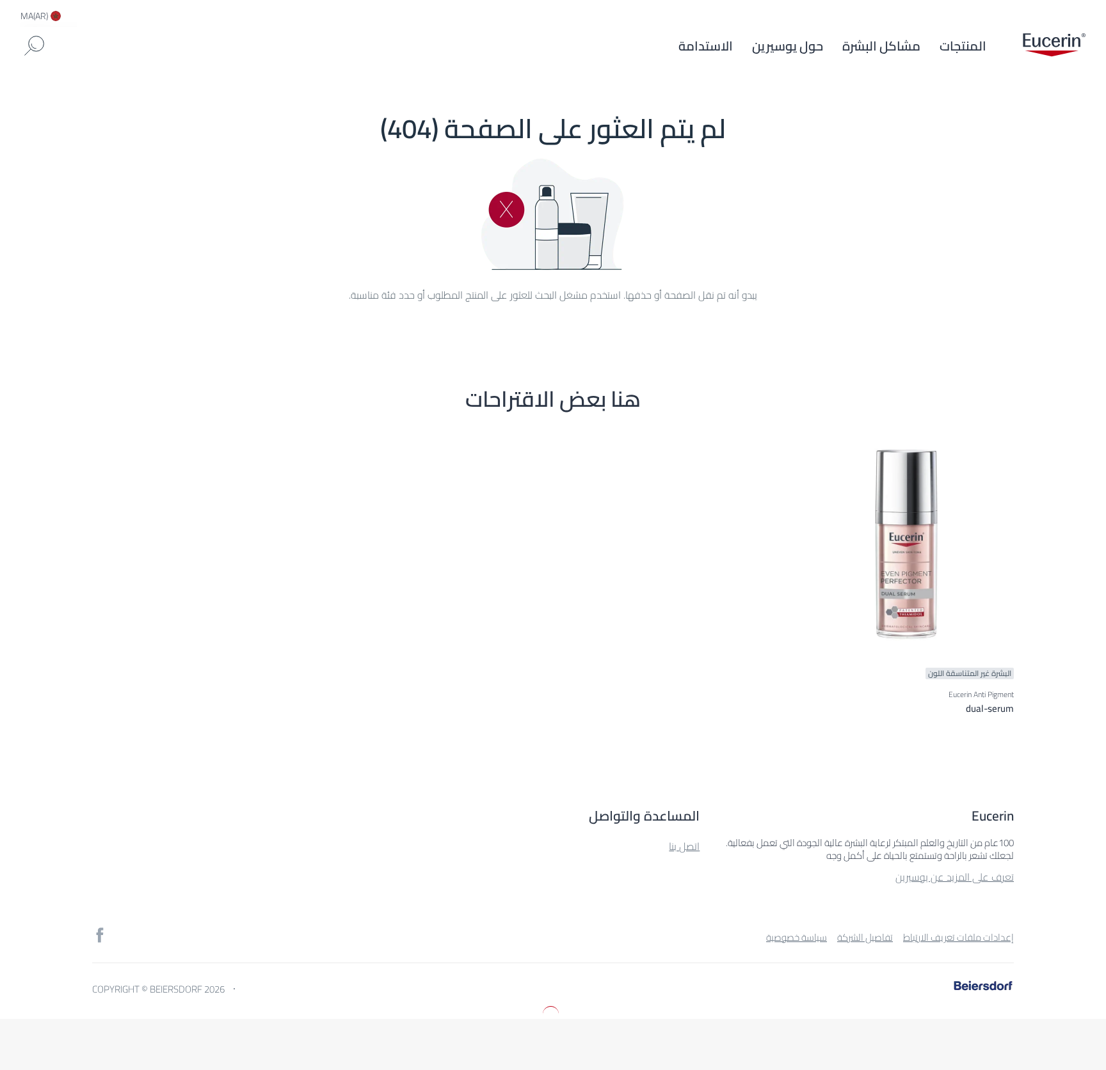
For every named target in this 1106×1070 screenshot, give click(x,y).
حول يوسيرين (787, 46)
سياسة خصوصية (796, 937)
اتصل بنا (684, 846)
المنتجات (963, 46)
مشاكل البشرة (881, 46)
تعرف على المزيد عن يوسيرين (954, 876)
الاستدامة (705, 46)
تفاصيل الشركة (865, 937)
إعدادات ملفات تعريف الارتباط (958, 937)
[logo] (1054, 46)
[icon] (100, 935)
